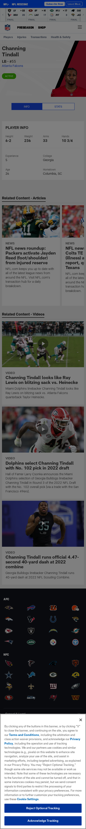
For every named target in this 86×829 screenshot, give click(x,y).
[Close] (81, 720)
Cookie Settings (28, 799)
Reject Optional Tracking (43, 808)
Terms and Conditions (24, 735)
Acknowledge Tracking (43, 820)
